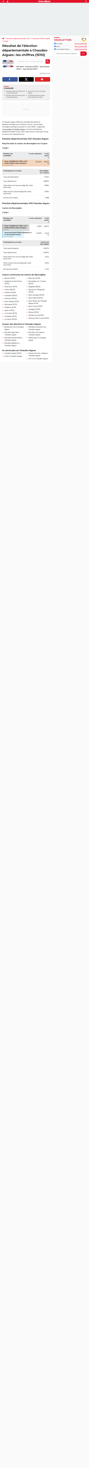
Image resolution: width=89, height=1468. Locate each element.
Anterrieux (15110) (31, 66)
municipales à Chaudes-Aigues (13, 129)
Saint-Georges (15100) (36, 295)
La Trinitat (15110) (10, 313)
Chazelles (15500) (10, 296)
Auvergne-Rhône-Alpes (41, 39)
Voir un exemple (81, 44)
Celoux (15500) (9, 290)
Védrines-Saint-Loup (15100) (38, 318)
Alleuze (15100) (9, 278)
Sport (58, 46)
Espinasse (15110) (10, 304)
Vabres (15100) (33, 312)
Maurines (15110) (34, 278)
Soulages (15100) (34, 309)
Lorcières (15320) (10, 319)
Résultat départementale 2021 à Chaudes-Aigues (15, 92)
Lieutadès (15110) (10, 316)
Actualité (59, 44)
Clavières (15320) (10, 298)
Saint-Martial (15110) (35, 298)
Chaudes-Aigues (33, 95)
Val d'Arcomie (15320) (36, 315)
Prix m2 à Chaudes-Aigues (38, 359)
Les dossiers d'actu (62, 49)
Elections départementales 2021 (18, 39)
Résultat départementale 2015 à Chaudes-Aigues (15, 96)
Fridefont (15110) (10, 307)
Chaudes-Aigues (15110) (12, 353)
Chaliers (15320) (10, 292)
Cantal (5, 41)
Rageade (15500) (34, 287)
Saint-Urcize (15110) (35, 306)
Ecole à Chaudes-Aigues (13, 356)
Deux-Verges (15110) (30, 69)
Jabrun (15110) (9, 310)
